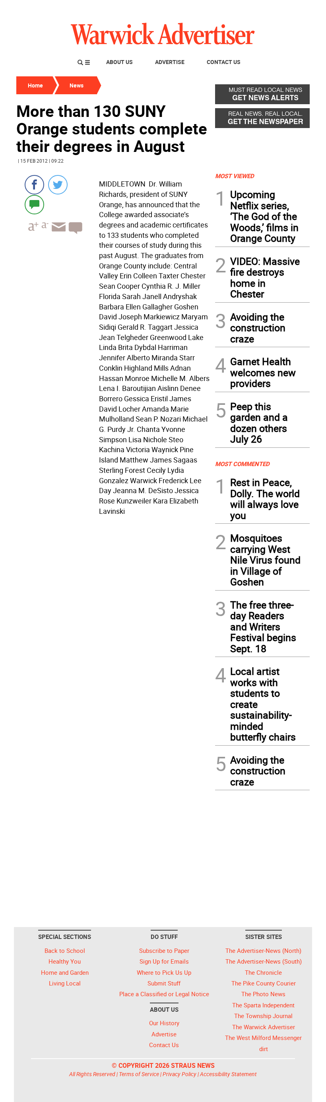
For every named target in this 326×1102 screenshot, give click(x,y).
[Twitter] (58, 184)
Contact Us (224, 62)
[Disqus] (113, 619)
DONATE (290, 9)
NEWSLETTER (246, 9)
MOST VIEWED (234, 176)
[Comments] (34, 204)
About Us (119, 62)
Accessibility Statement (228, 1074)
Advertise (169, 62)
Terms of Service (139, 1074)
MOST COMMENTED (242, 464)
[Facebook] (34, 184)
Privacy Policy (179, 1074)
